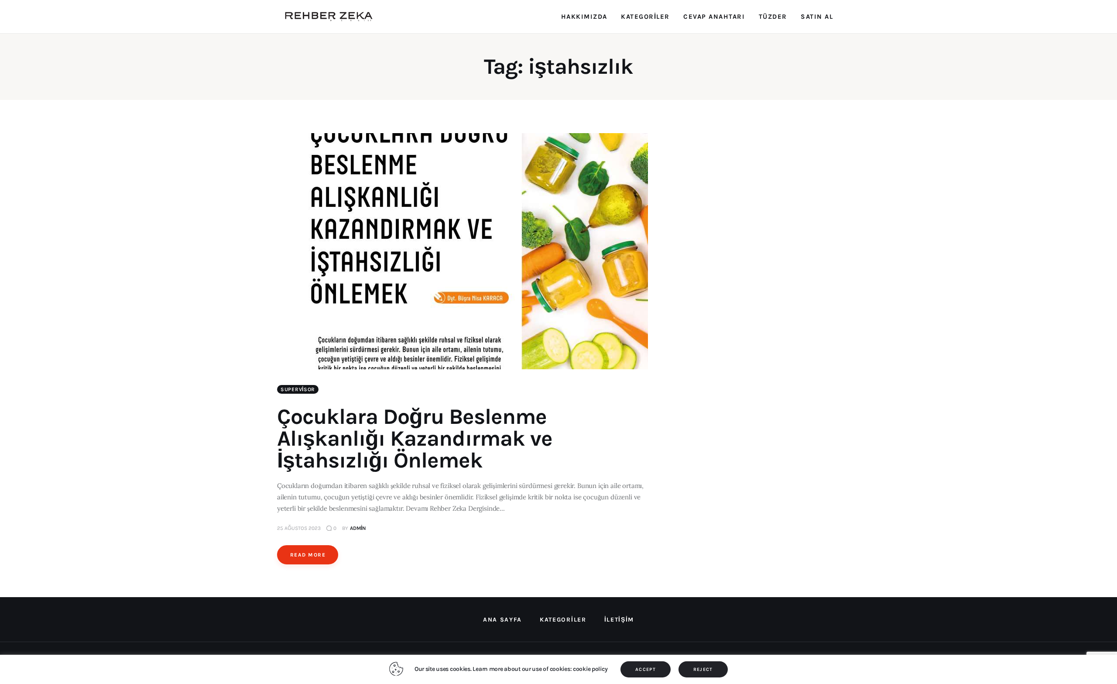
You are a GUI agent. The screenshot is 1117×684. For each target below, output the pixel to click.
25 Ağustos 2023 (299, 528)
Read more (308, 555)
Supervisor (298, 389)
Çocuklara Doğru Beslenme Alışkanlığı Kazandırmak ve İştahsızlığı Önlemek (414, 438)
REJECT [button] (703, 669)
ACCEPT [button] (645, 669)
